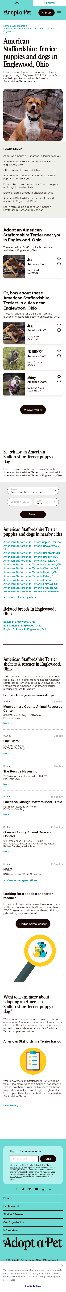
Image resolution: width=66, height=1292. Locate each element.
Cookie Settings (33, 1286)
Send (48, 1158)
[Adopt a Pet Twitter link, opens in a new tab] (23, 1189)
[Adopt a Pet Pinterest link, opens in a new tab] (30, 1189)
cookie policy (10, 1276)
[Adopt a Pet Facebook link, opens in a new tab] (17, 1189)
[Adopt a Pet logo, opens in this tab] (33, 1246)
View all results (33, 409)
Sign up (46, 12)
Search (33, 514)
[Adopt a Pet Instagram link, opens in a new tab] (44, 1189)
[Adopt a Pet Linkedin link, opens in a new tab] (49, 1189)
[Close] (62, 1265)
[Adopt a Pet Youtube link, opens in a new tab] (37, 1189)
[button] (59, 259)
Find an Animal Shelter (33, 923)
